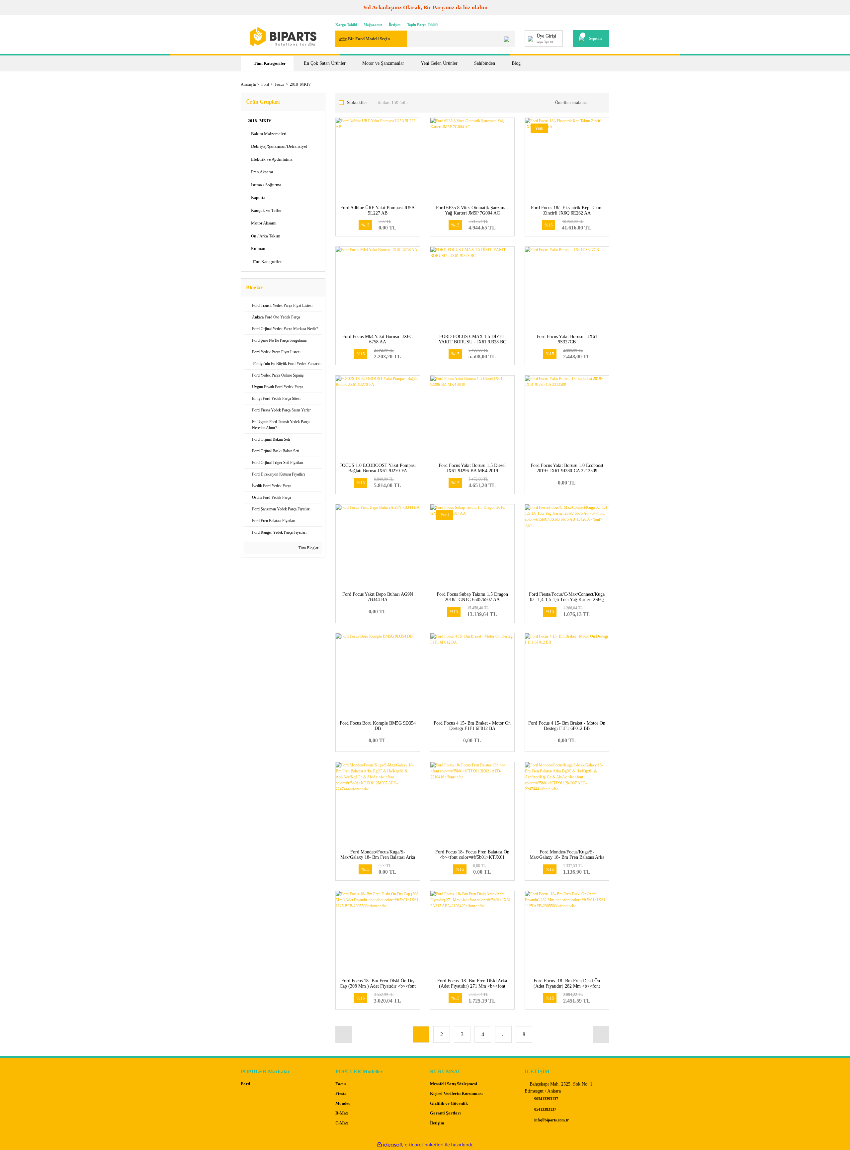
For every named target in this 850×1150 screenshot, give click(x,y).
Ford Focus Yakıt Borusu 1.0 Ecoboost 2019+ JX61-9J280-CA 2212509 (567, 468)
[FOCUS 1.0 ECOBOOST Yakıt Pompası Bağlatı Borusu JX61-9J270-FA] (378, 418)
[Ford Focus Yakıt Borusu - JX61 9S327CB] (567, 289)
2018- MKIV (300, 84)
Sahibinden (484, 63)
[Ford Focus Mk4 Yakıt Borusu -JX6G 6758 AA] (378, 289)
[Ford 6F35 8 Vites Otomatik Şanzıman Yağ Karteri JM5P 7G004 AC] (472, 160)
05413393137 (544, 1109)
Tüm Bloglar (308, 548)
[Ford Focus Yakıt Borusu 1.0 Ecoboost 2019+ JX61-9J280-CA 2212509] (567, 418)
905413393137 (545, 1099)
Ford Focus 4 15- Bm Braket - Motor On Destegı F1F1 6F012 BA (472, 726)
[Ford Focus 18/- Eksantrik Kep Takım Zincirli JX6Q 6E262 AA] (567, 160)
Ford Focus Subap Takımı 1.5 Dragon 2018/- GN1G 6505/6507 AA (472, 597)
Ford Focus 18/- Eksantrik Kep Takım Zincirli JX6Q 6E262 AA (567, 210)
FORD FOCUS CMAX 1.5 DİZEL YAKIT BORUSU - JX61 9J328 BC (472, 339)
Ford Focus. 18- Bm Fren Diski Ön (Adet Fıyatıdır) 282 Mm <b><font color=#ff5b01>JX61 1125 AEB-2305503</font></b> (567, 988)
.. (503, 1034)
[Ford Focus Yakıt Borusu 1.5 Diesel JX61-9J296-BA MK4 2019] (472, 418)
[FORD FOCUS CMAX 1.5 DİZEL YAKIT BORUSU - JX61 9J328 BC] (472, 289)
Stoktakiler (357, 102)
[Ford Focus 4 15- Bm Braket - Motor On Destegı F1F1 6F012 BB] (567, 675)
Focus (340, 1083)
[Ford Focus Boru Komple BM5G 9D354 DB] (378, 675)
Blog (516, 63)
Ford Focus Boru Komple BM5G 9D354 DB (378, 726)
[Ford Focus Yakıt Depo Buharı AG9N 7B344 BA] (378, 546)
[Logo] (283, 36)
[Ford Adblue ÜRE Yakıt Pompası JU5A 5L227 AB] (378, 160)
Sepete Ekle (378, 224)
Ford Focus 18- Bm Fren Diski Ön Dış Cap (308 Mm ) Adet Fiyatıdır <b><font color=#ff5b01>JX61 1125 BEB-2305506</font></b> (378, 988)
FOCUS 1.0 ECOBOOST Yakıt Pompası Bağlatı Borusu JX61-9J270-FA (377, 468)
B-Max (341, 1112)
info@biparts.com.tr (551, 1120)
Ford (245, 1083)
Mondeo (343, 1103)
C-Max (341, 1122)
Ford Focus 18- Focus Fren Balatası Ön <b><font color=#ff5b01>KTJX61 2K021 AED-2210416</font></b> (472, 857)
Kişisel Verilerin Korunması (456, 1093)
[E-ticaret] (424, 1144)
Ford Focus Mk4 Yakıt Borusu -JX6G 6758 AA (377, 339)
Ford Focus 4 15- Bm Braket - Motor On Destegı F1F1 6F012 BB (566, 726)
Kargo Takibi (346, 25)
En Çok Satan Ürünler (325, 63)
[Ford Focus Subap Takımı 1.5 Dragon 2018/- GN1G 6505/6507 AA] (472, 546)
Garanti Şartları (445, 1112)
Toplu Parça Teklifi (422, 25)
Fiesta (341, 1093)
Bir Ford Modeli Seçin (369, 38)
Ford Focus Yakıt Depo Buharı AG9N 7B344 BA (377, 597)
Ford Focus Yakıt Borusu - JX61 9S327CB (567, 339)
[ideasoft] (390, 1144)
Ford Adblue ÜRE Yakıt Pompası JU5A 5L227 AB (377, 210)
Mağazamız (373, 25)
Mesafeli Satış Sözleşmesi (453, 1083)
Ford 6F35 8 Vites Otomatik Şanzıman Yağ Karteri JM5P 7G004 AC (472, 210)
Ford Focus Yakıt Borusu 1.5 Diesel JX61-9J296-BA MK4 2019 (472, 468)
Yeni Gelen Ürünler (439, 63)
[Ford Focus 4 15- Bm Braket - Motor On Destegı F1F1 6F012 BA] (472, 675)
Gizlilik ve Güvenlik (449, 1103)
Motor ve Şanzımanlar (383, 63)
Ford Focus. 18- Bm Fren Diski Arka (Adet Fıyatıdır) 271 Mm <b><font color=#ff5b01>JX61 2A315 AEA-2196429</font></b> (472, 988)
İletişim (394, 25)
